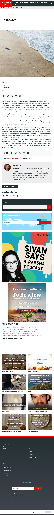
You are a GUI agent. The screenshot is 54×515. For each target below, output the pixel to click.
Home (3, 15)
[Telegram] (10, 195)
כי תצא (23, 335)
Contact (32, 2)
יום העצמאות (39, 345)
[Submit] (45, 222)
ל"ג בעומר (45, 345)
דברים (40, 335)
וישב (11, 327)
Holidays (46, 2)
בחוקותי (4, 331)
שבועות (10, 347)
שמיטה (17, 343)
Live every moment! (33, 431)
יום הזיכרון (34, 345)
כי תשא (10, 329)
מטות (6, 333)
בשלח (28, 329)
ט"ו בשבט (11, 345)
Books (21, 2)
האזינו (9, 335)
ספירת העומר (22, 345)
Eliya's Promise (5, 411)
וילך (12, 335)
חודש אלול (35, 347)
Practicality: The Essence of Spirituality (11, 431)
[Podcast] (17, 195)
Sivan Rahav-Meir (6, 3)
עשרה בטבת (5, 345)
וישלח (14, 327)
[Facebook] (3, 195)
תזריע (25, 331)
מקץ (8, 327)
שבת (14, 343)
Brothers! (30, 391)
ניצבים (15, 335)
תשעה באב (15, 347)
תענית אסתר (10, 343)
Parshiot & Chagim (9, 186)
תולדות (20, 327)
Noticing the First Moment (34, 371)
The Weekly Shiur (15, 8)
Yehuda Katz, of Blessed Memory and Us (37, 411)
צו (31, 331)
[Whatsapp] (20, 195)
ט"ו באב (31, 347)
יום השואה (28, 345)
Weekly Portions (39, 2)
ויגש (5, 327)
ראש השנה (22, 343)
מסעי (3, 333)
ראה (30, 335)
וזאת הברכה (5, 335)
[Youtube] (6, 195)
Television (28, 8)
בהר (7, 331)
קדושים (13, 331)
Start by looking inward (7, 371)
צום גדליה (28, 343)
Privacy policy (15, 499)
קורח (18, 333)
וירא (27, 327)
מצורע (22, 331)
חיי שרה (24, 327)
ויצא (17, 327)
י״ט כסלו (4, 343)
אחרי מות (18, 331)
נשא (28, 333)
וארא (33, 329)
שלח (21, 333)
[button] (15, 4)
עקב (33, 335)
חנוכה (46, 343)
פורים (15, 345)
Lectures (26, 2)
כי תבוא (19, 335)
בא (30, 329)
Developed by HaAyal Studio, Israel (19, 495)
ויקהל (7, 329)
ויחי (3, 327)
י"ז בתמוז (20, 347)
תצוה (14, 329)
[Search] (49, 207)
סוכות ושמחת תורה (40, 343)
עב (51, 3)
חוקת (15, 333)
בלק (12, 333)
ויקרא (33, 331)
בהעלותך (25, 333)
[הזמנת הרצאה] (27, 257)
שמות (36, 329)
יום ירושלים (5, 347)
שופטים (27, 335)
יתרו (25, 329)
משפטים (21, 329)
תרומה (17, 329)
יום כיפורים (32, 343)
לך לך (3, 90)
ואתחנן (36, 335)
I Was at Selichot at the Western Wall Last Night (13, 391)
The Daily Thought (5, 8)
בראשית (36, 327)
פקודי (3, 329)
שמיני (28, 331)
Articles (16, 2)
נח (32, 327)
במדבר (31, 333)
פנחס (10, 333)
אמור (10, 331)
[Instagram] (13, 195)
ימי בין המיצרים (26, 347)
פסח (18, 345)
